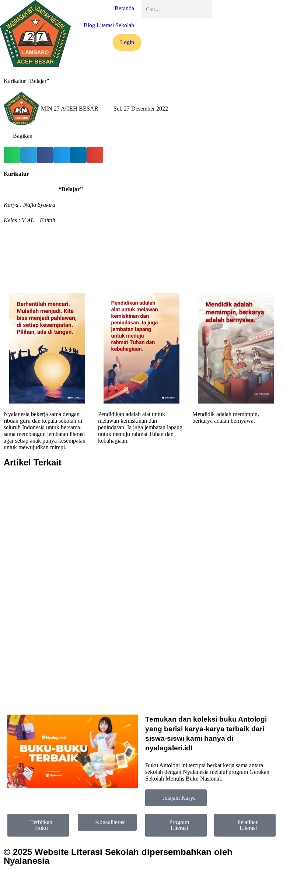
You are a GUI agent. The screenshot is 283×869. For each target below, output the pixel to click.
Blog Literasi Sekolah (109, 25)
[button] (12, 155)
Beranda (124, 8)
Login (127, 42)
